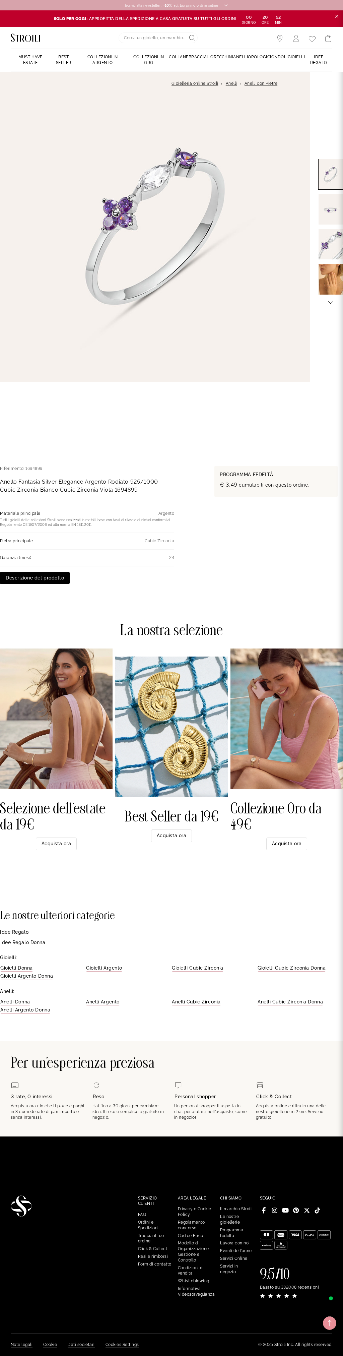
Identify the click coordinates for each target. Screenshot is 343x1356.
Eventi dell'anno (236, 1250)
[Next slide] (331, 302)
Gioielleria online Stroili (195, 83)
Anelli (231, 83)
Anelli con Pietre (261, 83)
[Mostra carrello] (328, 38)
